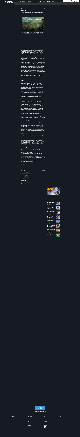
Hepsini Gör (43, 170)
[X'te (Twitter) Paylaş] (21, 164)
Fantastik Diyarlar (40, 408)
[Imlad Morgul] (26, 175)
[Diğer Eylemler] (44, 8)
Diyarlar (29, 420)
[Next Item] (58, 191)
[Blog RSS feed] (45, 427)
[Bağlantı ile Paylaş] (23, 164)
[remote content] (33, 42)
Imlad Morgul (23, 180)
